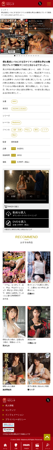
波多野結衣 (7, 390)
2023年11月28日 (19, 109)
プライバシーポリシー (15, 419)
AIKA (14, 101)
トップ (3, 10)
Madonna (16, 122)
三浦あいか (32, 343)
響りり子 (31, 390)
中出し (27, 130)
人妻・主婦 (16, 130)
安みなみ (6, 345)
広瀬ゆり (31, 293)
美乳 (36, 130)
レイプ (44, 130)
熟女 (14, 135)
